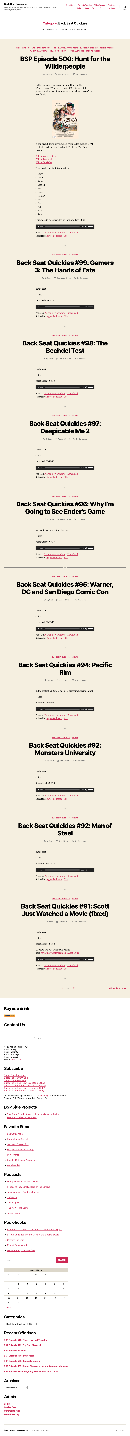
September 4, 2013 (64, 278)
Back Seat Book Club (25, 48)
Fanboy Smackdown (39, 51)
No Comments (81, 74)
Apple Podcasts (54, 236)
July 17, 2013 (64, 680)
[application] (65, 227)
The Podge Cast (15, 1202)
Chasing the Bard (15, 1240)
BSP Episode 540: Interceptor (19, 1355)
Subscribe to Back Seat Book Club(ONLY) (24, 1083)
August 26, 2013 (64, 359)
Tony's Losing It (14, 1213)
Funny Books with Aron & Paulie (22, 1181)
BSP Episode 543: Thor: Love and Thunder (25, 1340)
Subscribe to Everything (16, 1078)
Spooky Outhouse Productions (22, 1160)
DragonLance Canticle (18, 1139)
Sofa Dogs (12, 1197)
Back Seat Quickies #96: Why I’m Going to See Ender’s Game (65, 507)
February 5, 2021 (64, 74)
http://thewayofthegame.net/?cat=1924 (60, 953)
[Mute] (86, 227)
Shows (64, 51)
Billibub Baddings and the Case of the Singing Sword (33, 1234)
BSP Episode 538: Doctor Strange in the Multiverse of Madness (36, 1366)
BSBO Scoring (99, 5)
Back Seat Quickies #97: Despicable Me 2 (65, 427)
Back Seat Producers (15, 4)
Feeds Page (43, 1095)
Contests (111, 5)
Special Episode (77, 51)
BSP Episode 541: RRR (15, 1350)
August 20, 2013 (64, 439)
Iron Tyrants (13, 1155)
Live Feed (111, 8)
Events (95, 8)
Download (72, 232)
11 (74, 988)
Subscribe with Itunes (14, 1075)
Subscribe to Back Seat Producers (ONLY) (25, 1088)
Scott (49, 278)
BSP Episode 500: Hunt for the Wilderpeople (65, 62)
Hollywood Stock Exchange (20, 1149)
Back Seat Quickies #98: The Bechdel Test (64, 346)
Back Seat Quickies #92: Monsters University (65, 749)
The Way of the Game (17, 1208)
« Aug (8, 1307)
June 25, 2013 (64, 841)
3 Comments (81, 359)
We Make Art (13, 1165)
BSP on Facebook (44, 159)
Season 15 (54, 51)
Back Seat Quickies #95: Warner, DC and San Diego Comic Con (65, 588)
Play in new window (54, 232)
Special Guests (93, 51)
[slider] (90, 226)
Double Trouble (107, 48)
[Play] (38, 227)
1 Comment (81, 519)
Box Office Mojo (15, 1134)
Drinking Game (83, 8)
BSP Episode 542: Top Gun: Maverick (22, 1345)
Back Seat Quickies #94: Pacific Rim (65, 668)
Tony (50, 74)
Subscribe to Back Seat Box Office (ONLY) (25, 1085)
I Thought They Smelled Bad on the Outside (28, 1187)
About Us (69, 5)
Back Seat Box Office (46, 48)
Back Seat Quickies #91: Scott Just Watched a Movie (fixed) (65, 909)
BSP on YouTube (44, 162)
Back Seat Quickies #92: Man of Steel (65, 829)
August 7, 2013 (65, 519)
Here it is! (16, 1059)
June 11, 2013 (64, 922)
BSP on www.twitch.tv (47, 156)
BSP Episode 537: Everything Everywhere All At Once (31, 1371)
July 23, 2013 (64, 600)
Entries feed (10, 1407)
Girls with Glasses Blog (18, 1144)
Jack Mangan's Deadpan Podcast (23, 1192)
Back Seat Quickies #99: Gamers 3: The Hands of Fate (65, 266)
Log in (7, 1404)
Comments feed (12, 1411)
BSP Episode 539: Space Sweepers (22, 1361)
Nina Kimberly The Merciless (21, 1250)
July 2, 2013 (64, 761)
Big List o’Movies (85, 5)
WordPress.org (12, 1414)
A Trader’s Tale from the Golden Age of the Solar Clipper (34, 1229)
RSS (66, 236)
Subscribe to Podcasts (15, 1080)
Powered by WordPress (41, 1430)
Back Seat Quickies (89, 48)
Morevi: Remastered (17, 1245)
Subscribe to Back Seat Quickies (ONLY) (24, 1090)
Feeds (102, 8)
